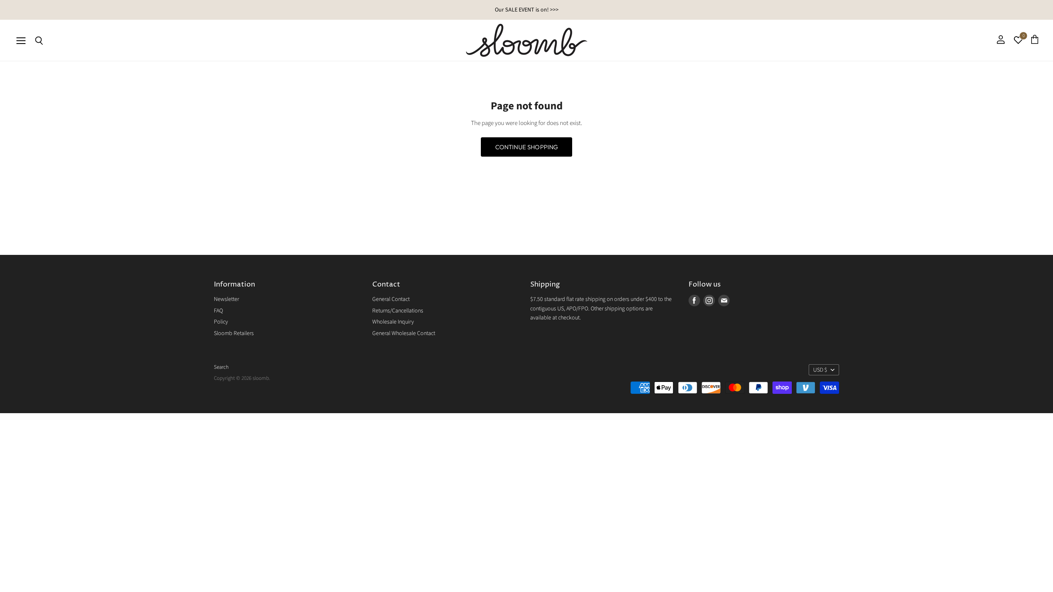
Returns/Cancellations (397, 311)
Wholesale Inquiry (393, 322)
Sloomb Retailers (234, 333)
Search (221, 367)
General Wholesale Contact (403, 333)
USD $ (820, 370)
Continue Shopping (526, 147)
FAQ (218, 311)
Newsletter (226, 299)
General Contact (391, 299)
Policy (221, 322)
